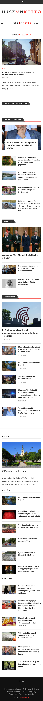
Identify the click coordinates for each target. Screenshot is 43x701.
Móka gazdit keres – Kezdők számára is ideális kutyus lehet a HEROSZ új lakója (28, 650)
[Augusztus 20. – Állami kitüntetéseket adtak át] (21, 239)
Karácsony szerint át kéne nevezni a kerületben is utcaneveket (18, 73)
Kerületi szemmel (7, 69)
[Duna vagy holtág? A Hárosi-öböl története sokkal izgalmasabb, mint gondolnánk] (9, 175)
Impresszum (9, 689)
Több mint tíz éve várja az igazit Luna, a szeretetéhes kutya (29, 664)
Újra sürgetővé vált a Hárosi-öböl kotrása (26, 554)
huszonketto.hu (24, 697)
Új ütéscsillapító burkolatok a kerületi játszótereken (29, 526)
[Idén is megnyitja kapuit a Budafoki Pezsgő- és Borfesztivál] (9, 190)
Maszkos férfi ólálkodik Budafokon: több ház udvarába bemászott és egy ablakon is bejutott (29, 393)
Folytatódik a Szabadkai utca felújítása (27, 540)
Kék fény (35, 689)
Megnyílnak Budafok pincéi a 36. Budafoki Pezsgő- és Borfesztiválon (29, 349)
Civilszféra (27, 689)
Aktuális (18, 689)
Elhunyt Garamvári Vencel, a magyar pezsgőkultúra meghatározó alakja (29, 568)
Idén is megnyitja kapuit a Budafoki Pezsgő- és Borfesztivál (28, 189)
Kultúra (24, 692)
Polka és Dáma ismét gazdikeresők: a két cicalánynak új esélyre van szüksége (29, 589)
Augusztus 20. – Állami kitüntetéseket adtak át (20, 256)
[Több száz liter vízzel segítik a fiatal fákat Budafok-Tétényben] (9, 636)
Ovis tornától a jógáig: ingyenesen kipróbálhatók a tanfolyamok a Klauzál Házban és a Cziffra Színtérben (29, 605)
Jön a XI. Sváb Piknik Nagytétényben (26, 377)
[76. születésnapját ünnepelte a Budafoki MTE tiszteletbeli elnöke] (9, 411)
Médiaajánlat (29, 694)
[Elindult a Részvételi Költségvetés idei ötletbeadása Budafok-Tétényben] (9, 621)
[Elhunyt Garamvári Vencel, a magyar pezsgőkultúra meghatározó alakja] (9, 569)
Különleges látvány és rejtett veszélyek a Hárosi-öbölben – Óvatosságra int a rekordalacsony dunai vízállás (29, 206)
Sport (21, 694)
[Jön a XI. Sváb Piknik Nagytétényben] (9, 379)
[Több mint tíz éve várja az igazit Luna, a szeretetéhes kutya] (9, 665)
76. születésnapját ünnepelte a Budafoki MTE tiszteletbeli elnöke (29, 410)
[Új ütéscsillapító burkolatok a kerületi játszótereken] (9, 528)
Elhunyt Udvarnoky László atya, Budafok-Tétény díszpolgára (28, 282)
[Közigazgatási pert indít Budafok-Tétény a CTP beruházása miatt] (9, 269)
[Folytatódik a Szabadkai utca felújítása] (9, 542)
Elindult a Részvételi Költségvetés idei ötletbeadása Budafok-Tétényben (27, 621)
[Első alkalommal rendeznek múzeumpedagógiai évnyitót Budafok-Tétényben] (21, 314)
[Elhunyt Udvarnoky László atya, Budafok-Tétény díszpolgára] (9, 283)
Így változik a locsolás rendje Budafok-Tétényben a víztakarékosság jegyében (29, 161)
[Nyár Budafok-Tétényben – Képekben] (9, 366)
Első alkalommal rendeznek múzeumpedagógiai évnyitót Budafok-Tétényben (20, 333)
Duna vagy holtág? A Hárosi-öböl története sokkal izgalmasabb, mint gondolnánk (28, 176)
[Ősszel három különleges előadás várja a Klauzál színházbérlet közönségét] (9, 514)
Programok (13, 694)
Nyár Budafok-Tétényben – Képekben (29, 364)
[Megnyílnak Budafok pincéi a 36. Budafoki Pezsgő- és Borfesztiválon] (9, 350)
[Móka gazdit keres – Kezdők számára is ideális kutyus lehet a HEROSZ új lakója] (9, 650)
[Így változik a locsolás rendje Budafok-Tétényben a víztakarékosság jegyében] (9, 161)
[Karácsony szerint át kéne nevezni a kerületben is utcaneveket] (21, 52)
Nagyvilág (32, 692)
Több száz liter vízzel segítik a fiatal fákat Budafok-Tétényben (27, 635)
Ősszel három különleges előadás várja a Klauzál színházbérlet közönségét (29, 513)
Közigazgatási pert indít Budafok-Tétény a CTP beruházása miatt (27, 268)
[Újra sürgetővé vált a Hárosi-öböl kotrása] (9, 556)
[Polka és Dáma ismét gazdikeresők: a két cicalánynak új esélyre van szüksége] (9, 589)
